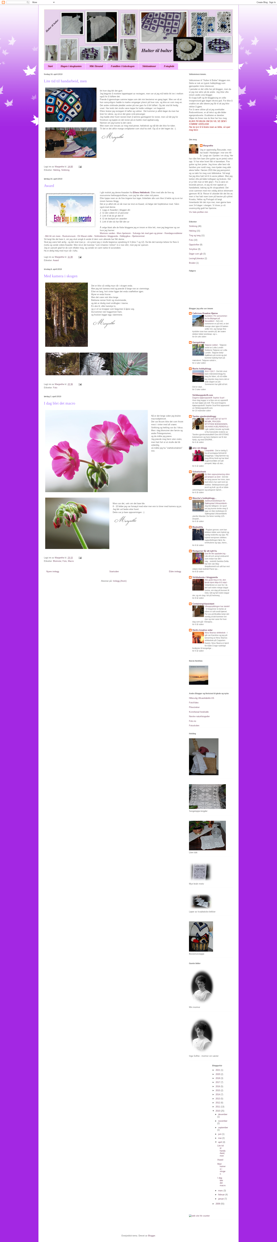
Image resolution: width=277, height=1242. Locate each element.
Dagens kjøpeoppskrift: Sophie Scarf (208, 398)
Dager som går (196, 254)
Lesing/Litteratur (196, 258)
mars (220, 1190)
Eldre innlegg (175, 571)
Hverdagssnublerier (173, 233)
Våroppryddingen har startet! (217, 606)
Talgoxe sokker (211, 345)
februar (221, 1194)
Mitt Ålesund (96, 66)
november (222, 1121)
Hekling (56, 170)
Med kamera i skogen (60, 276)
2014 (218, 1094)
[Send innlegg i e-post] (80, 166)
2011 (218, 1106)
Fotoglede (169, 66)
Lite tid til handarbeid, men (65, 81)
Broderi (192, 263)
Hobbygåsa (125, 236)
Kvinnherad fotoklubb (199, 712)
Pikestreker (194, 707)
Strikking (65, 170)
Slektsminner (149, 66)
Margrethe (208, 145)
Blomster (57, 561)
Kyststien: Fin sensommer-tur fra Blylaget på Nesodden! (216, 318)
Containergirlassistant (203, 604)
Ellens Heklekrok (141, 192)
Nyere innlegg (52, 571)
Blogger (151, 1235)
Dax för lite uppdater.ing (215, 553)
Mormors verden (107, 233)
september (223, 1127)
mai (220, 1138)
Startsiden (114, 571)
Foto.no (192, 721)
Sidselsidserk (199, 471)
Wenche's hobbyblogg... (204, 498)
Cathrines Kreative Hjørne (205, 313)
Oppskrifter (194, 244)
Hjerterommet (138, 236)
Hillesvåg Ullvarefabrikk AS (201, 698)
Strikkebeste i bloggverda (106, 236)
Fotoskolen (194, 725)
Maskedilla (197, 527)
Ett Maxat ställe (85, 236)
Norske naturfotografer (199, 716)
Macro (71, 561)
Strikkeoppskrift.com (202, 395)
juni (220, 1134)
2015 (218, 1090)
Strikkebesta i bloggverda (205, 577)
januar (221, 1199)
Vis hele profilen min (198, 212)
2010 (218, 1111)
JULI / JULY (210, 371)
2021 (218, 1070)
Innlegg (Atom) (119, 581)
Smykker (193, 249)
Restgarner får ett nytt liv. (204, 551)
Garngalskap (198, 342)
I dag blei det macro (59, 403)
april (220, 1142)
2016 (218, 1086)
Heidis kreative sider (202, 630)
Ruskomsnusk (69, 236)
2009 (218, 1204)
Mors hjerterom (124, 233)
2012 (218, 1102)
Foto (55, 387)
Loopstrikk (209, 450)
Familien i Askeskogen (122, 66)
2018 (218, 1078)
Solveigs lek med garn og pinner (148, 233)
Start (50, 66)
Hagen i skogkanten (71, 66)
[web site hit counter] (199, 1216)
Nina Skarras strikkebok (215, 633)
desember (222, 1114)
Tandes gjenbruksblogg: (204, 416)
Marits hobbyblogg (201, 368)
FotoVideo (193, 702)
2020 (218, 1074)
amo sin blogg (199, 448)
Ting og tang (195, 235)
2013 (218, 1098)
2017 (218, 1082)
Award (49, 186)
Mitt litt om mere (52, 236)
